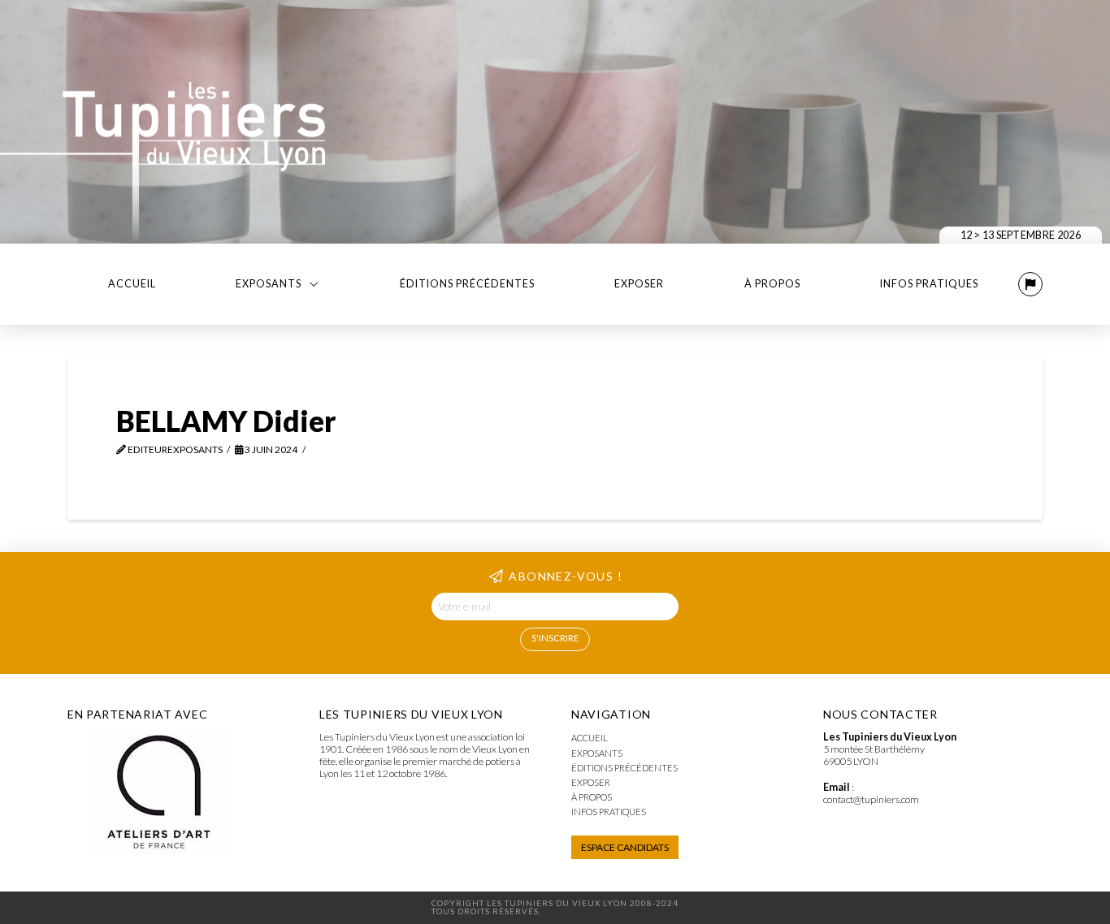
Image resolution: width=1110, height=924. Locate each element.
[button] (1030, 284)
